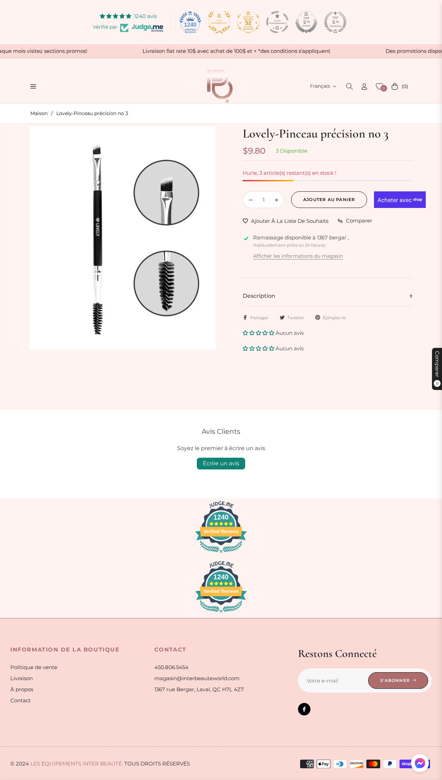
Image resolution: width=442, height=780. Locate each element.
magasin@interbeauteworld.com (197, 678)
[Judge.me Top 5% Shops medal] (306, 22)
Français (320, 86)
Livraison (21, 678)
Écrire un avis (221, 463)
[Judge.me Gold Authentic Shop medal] (219, 22)
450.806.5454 (171, 667)
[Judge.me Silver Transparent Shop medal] (277, 22)
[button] (349, 86)
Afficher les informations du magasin (298, 256)
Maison (39, 113)
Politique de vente (33, 667)
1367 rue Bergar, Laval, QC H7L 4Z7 (199, 689)
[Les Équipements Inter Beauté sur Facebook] (304, 709)
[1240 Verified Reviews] (221, 554)
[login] (364, 86)
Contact (20, 700)
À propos (21, 689)
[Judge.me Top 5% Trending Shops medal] (335, 22)
